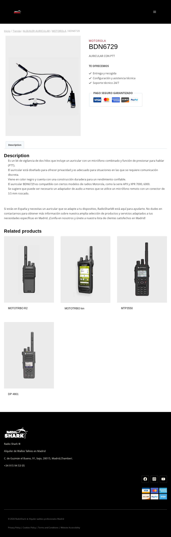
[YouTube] (163, 479)
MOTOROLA (97, 41)
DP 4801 (13, 394)
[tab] (15, 145)
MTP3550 (127, 308)
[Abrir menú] (154, 11)
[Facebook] (145, 479)
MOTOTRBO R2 (18, 308)
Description (14, 144)
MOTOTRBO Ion (74, 308)
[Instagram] (154, 479)
